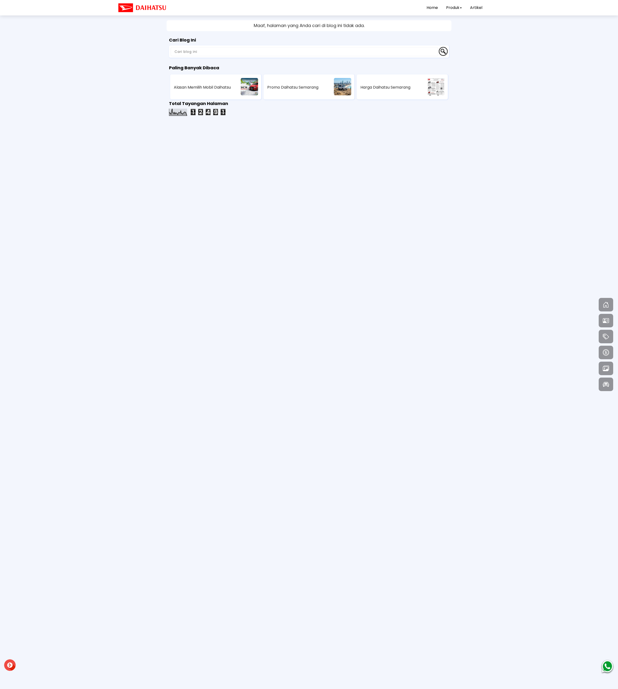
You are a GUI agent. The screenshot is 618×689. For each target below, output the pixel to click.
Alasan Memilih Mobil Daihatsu (202, 87)
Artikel (476, 7)
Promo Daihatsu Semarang (292, 87)
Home (432, 7)
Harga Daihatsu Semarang (385, 87)
